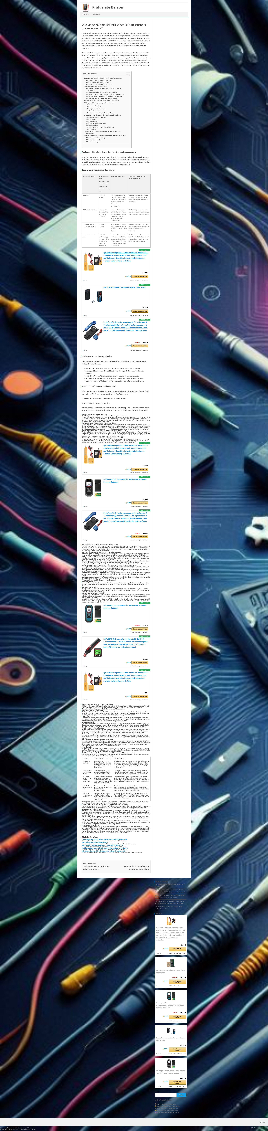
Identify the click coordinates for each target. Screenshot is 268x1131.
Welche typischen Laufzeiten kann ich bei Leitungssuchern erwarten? (105, 89)
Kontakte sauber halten (95, 107)
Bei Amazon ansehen (140, 276)
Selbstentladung (93, 125)
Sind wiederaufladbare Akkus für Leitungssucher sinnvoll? (105, 96)
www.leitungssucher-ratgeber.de (167, 1110)
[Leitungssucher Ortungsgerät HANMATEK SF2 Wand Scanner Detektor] (171, 1063)
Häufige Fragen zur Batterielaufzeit (96, 86)
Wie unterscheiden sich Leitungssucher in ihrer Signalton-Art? (104, 851)
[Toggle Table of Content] (126, 74)
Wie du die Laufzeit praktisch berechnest (100, 84)
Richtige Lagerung (93, 105)
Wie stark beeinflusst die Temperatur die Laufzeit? (103, 98)
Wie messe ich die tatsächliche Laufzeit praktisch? (103, 92)
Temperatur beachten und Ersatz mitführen (101, 113)
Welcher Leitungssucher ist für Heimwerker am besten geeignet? (105, 848)
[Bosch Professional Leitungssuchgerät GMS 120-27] (171, 1031)
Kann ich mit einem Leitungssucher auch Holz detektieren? (102, 845)
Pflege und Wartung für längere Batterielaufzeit (100, 103)
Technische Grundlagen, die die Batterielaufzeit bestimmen (103, 115)
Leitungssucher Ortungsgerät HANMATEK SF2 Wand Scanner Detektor (171, 1072)
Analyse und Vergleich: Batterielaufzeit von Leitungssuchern (103, 78)
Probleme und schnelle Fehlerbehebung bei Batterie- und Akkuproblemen (102, 132)
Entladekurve (92, 119)
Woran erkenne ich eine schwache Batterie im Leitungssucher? (106, 94)
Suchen (157, 1091)
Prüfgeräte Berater (108, 7)
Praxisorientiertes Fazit (95, 140)
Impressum (262, 1122)
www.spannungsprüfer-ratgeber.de (168, 1106)
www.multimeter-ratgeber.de (166, 1104)
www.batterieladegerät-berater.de (168, 1112)
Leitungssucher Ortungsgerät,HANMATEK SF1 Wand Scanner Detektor (170, 1005)
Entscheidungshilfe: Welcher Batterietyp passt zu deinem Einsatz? (105, 135)
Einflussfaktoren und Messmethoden (99, 82)
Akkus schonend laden (94, 111)
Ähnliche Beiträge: (93, 142)
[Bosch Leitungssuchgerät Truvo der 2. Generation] (171, 963)
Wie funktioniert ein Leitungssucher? (95, 842)
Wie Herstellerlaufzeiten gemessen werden (101, 127)
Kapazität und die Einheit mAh (97, 117)
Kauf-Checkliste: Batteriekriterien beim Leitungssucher (102, 100)
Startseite (85, 14)
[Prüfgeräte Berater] (85, 11)
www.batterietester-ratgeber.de (167, 1108)
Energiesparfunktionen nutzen (97, 109)
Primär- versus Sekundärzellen (97, 123)
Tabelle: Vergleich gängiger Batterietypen (100, 80)
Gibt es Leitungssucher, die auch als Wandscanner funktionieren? (104, 839)
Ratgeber (96, 14)
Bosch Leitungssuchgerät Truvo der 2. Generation (170, 971)
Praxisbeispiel (92, 129)
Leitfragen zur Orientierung (96, 138)
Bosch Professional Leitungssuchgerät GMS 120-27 (124, 287)
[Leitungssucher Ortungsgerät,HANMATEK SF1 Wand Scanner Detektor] (171, 996)
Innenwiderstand (93, 121)
